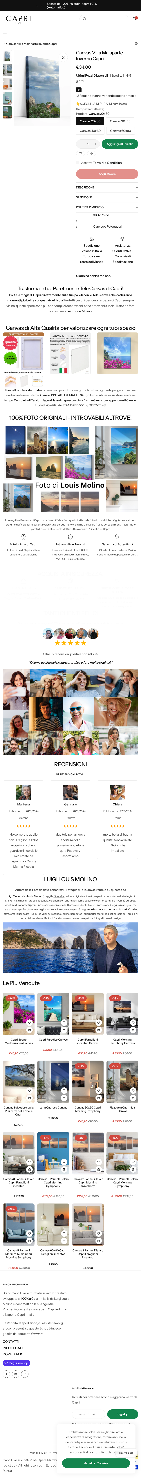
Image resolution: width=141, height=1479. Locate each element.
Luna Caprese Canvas (53, 1107)
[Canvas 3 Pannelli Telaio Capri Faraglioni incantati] (19, 1153)
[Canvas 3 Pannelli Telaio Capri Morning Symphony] (53, 1153)
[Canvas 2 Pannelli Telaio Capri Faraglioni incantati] (88, 1224)
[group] (42, 88)
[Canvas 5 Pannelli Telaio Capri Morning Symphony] (122, 1153)
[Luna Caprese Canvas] (53, 1082)
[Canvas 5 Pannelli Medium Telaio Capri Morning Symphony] (19, 1224)
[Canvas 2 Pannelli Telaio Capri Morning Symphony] (88, 1153)
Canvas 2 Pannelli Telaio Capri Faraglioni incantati (88, 1254)
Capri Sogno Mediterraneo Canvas (19, 1041)
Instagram (72, 913)
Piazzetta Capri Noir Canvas (122, 1109)
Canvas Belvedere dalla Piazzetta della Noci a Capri (19, 1111)
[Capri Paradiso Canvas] (53, 1014)
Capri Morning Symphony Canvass (122, 1041)
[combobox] (103, 18)
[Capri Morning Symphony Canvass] (122, 1014)
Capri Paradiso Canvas (53, 1039)
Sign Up (123, 1414)
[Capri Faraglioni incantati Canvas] (88, 1014)
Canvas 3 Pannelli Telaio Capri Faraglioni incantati (18, 1182)
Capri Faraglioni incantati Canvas (87, 1041)
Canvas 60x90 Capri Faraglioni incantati (53, 1252)
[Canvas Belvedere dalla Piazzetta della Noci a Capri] (19, 1082)
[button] (37, 5)
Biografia (59, 896)
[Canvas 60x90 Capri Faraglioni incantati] (53, 1224)
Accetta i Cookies (96, 1463)
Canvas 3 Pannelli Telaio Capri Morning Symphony (53, 1182)
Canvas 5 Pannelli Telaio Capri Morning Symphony (122, 1182)
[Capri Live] (18, 18)
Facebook (56, 913)
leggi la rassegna (121, 905)
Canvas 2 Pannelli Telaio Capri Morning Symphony (88, 1182)
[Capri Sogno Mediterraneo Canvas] (19, 1014)
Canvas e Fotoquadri (107, 226)
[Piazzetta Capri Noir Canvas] (122, 1082)
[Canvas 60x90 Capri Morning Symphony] (88, 1082)
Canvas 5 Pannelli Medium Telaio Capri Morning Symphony (18, 1254)
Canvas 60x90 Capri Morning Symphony (88, 1109)
